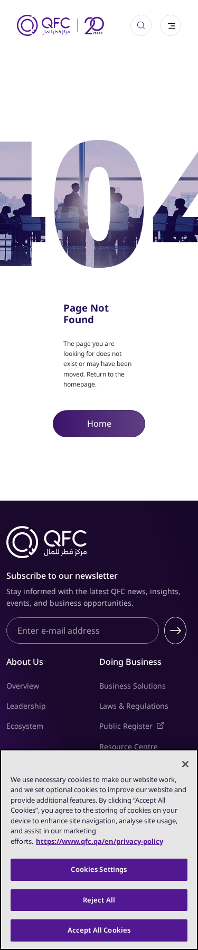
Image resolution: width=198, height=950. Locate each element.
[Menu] (170, 25)
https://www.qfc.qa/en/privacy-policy (99, 841)
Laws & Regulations (133, 706)
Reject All (99, 900)
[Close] (185, 764)
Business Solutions (132, 686)
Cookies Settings (99, 869)
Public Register (145, 725)
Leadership (26, 706)
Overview (22, 686)
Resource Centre (128, 746)
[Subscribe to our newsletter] (175, 630)
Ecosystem (24, 726)
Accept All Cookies (99, 930)
